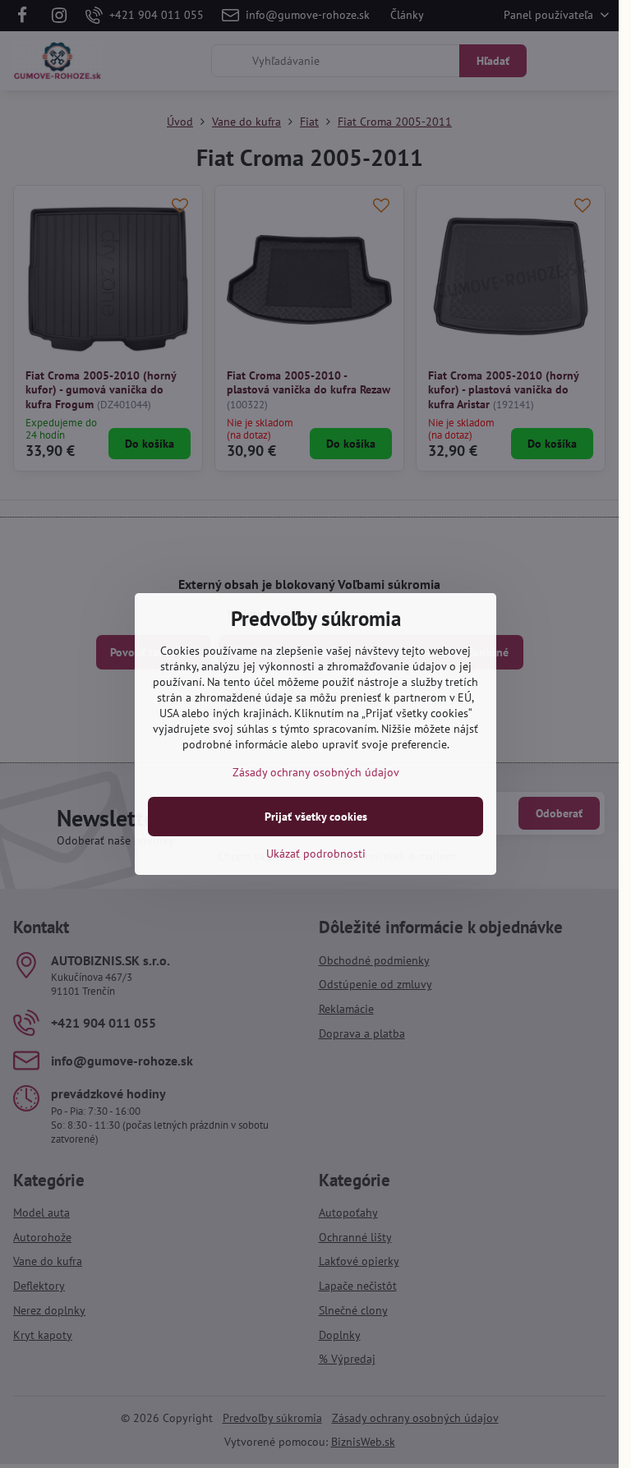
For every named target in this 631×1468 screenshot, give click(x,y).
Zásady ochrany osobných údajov (316, 772)
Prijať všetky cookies (316, 816)
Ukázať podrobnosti (316, 853)
